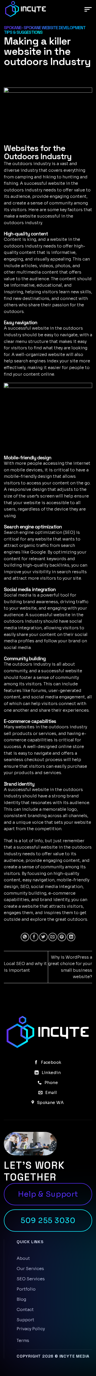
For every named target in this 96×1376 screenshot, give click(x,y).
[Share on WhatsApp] (25, 937)
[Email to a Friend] (52, 937)
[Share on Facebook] (34, 937)
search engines (30, 361)
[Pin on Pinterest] (62, 937)
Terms (23, 1340)
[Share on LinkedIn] (71, 937)
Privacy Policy (31, 1328)
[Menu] (88, 9)
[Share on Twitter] (43, 937)
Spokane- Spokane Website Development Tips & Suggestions (45, 30)
